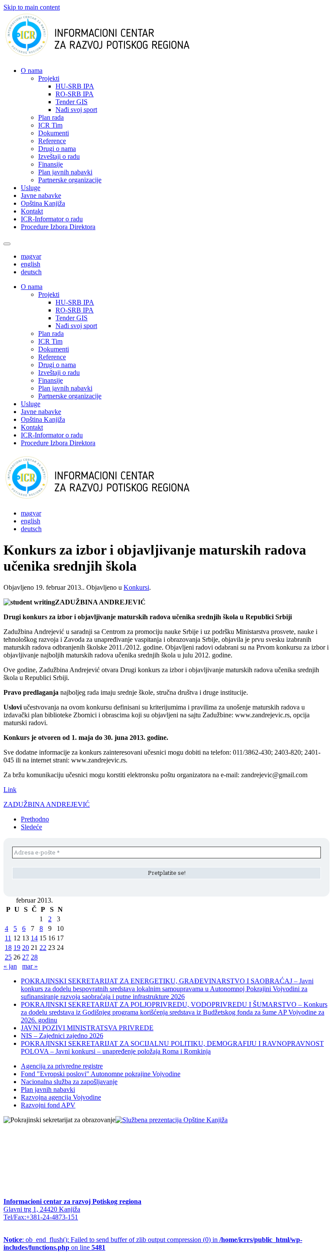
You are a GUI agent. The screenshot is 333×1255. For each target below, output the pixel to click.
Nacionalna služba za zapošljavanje (69, 1081)
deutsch (31, 272)
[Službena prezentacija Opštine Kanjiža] (171, 1120)
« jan (10, 966)
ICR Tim (50, 125)
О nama (31, 70)
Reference (52, 141)
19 (16, 947)
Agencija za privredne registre (62, 1066)
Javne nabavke (41, 195)
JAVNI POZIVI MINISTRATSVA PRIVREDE (87, 1028)
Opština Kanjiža (43, 203)
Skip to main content (31, 7)
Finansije (50, 164)
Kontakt (32, 211)
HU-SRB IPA (75, 86)
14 (34, 938)
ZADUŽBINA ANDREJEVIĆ (46, 804)
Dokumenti (53, 133)
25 (8, 957)
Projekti (48, 78)
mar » (30, 966)
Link (9, 789)
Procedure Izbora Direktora (58, 226)
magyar (31, 256)
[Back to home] (111, 55)
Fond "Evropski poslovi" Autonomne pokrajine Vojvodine (100, 1074)
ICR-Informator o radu (52, 219)
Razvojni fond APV (48, 1105)
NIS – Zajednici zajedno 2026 (62, 1035)
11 (8, 938)
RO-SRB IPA (75, 94)
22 (42, 947)
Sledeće (31, 827)
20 (25, 947)
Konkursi (136, 587)
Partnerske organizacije (69, 180)
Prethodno (35, 819)
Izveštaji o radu (59, 156)
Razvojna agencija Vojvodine (61, 1097)
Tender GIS (72, 101)
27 (25, 957)
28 (34, 957)
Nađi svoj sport (76, 109)
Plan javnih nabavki (65, 172)
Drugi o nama (57, 148)
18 (8, 947)
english (30, 264)
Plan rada (51, 117)
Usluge (30, 187)
